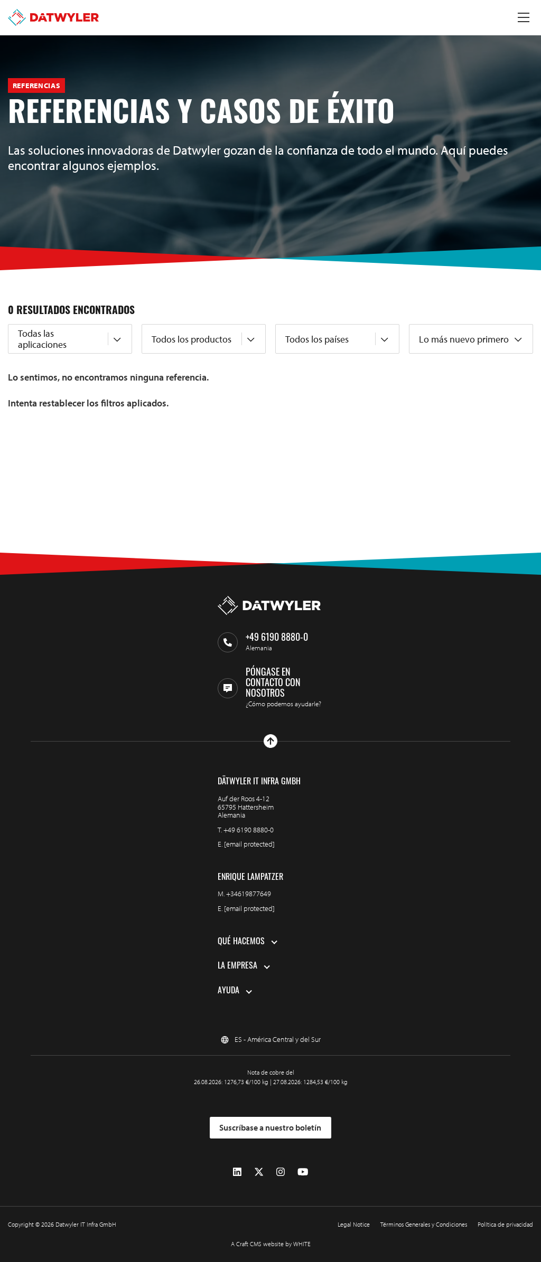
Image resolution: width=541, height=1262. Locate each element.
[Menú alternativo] (523, 17)
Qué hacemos (241, 942)
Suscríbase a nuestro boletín (270, 1127)
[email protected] (249, 844)
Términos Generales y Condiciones (423, 1224)
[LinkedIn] (237, 1172)
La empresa (237, 966)
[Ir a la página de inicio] (53, 17)
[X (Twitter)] (259, 1172)
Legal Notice (354, 1224)
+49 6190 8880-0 (248, 829)
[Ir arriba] (270, 741)
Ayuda (228, 991)
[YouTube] (302, 1172)
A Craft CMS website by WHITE (271, 1244)
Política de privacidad (505, 1224)
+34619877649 (248, 893)
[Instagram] (280, 1172)
